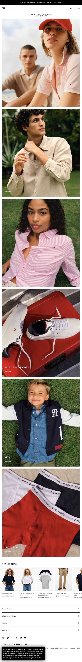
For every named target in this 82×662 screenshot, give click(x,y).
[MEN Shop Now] (41, 152)
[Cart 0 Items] (75, 8)
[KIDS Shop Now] (41, 422)
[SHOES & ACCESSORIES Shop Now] (41, 332)
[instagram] (3, 638)
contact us (6, 630)
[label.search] (71, 8)
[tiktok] (8, 638)
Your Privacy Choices (10, 658)
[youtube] (25, 638)
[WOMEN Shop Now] (41, 242)
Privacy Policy (27, 658)
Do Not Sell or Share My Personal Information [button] (62, 648)
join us (4, 623)
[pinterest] (21, 638)
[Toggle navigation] (79, 8)
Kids (54, 2)
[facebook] (12, 638)
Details (59, 2)
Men (44, 2)
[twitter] (17, 638)
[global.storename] (3, 8)
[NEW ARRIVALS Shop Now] (41, 62)
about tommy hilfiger (9, 616)
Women (49, 2)
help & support (7, 609)
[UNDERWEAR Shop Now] (41, 512)
